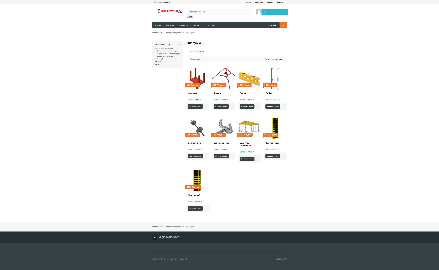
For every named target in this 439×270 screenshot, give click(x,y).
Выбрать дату (195, 106)
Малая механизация (165, 56)
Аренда (157, 25)
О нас (248, 2)
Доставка (259, 2)
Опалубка (161, 59)
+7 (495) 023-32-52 (163, 2)
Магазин (170, 25)
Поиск (190, 16)
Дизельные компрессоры (167, 51)
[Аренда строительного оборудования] (167, 11)
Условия (211, 25)
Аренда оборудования (175, 32)
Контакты (281, 2)
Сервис (196, 25)
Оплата (270, 2)
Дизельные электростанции (168, 53)
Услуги (182, 25)
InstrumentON (157, 32)
